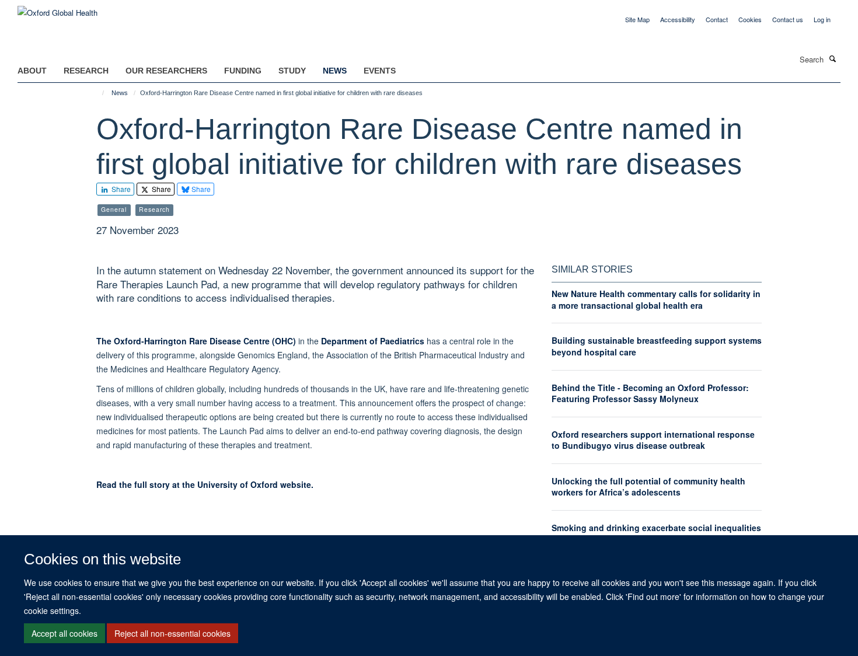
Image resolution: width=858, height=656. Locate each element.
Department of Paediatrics (372, 341)
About (32, 70)
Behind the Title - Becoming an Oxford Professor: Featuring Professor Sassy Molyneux (650, 393)
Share (120, 189)
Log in (822, 19)
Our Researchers (166, 70)
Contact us (787, 19)
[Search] (832, 58)
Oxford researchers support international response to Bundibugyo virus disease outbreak (653, 440)
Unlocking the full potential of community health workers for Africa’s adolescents (648, 486)
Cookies (750, 19)
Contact (717, 19)
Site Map (637, 19)
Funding (242, 70)
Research (86, 70)
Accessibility (677, 19)
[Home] (97, 92)
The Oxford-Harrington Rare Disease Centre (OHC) (196, 341)
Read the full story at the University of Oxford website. (204, 484)
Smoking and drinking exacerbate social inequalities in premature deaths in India (656, 533)
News (335, 70)
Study (292, 70)
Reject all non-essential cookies (172, 633)
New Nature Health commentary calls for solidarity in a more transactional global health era (656, 299)
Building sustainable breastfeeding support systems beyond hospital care (657, 346)
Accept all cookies (64, 633)
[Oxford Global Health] (57, 8)
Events (380, 70)
